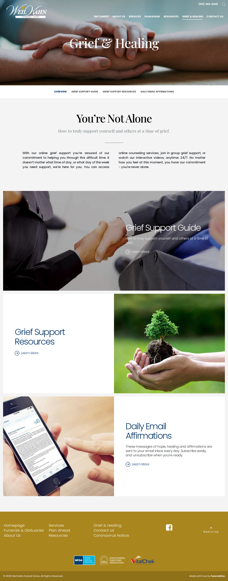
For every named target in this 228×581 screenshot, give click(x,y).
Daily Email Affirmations (148, 431)
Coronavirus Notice (111, 535)
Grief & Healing (107, 525)
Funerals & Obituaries (24, 530)
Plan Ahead (59, 530)
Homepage (14, 525)
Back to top (211, 532)
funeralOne (218, 576)
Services (56, 525)
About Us (12, 535)
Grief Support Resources (40, 337)
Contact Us (104, 530)
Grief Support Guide (163, 228)
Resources (58, 535)
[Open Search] (223, 4)
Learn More (140, 251)
